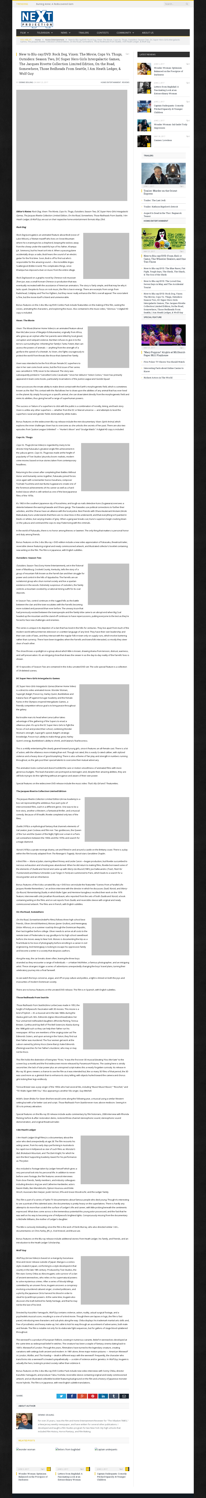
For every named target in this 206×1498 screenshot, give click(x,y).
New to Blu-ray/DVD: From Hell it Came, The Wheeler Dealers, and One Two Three (165, 258)
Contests (103, 32)
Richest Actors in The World (158, 377)
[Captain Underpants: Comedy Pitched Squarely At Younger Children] (112, 1459)
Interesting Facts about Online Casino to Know (164, 370)
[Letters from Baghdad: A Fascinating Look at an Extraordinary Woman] (73, 1459)
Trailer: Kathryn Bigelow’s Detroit (161, 206)
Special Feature (153, 317)
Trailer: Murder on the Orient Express (160, 192)
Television (43, 32)
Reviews (125, 82)
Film (23, 32)
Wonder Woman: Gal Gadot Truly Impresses (170, 126)
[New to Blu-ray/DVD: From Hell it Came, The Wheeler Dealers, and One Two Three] (163, 239)
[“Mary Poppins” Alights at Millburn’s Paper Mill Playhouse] (163, 336)
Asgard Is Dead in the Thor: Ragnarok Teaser (163, 215)
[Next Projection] (37, 18)
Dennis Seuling (26, 82)
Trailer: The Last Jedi (154, 200)
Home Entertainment (111, 82)
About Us (148, 32)
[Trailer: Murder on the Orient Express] (163, 174)
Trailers (84, 32)
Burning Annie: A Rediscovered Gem (54, 4)
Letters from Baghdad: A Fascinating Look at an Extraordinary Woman (70, 1476)
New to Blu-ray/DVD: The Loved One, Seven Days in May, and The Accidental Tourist (163, 284)
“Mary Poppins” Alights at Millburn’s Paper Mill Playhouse (164, 354)
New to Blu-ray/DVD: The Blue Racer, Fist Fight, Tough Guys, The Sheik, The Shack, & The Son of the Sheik (164, 271)
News (64, 32)
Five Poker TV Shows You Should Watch (164, 361)
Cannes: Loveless (163, 140)
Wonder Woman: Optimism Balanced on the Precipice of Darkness (33, 1476)
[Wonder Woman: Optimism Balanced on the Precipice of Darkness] (33, 1459)
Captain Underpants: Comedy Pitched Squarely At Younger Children (112, 1476)
